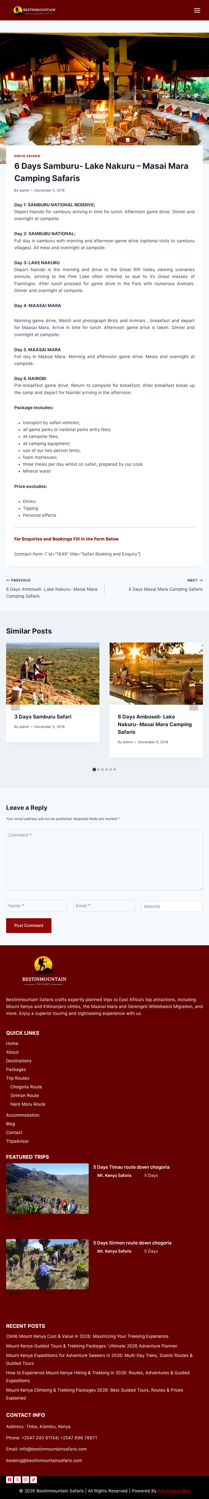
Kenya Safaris (27, 156)
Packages (16, 1069)
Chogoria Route (26, 1086)
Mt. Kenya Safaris (114, 1175)
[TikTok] (33, 1479)
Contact (14, 1132)
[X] (17, 1479)
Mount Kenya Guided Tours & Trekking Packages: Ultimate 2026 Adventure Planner (91, 1346)
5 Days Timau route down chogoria (131, 1167)
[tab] (94, 769)
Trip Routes (17, 1078)
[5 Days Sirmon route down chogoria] (47, 1264)
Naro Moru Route (27, 1104)
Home (12, 1043)
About (12, 1052)
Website (152, 906)
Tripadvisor (17, 1141)
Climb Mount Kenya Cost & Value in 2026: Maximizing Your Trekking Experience (87, 1336)
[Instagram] (25, 1479)
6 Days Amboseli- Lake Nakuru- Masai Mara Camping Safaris (51, 588)
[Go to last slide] (15, 704)
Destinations (19, 1060)
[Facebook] (9, 1479)
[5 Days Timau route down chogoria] (47, 1188)
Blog (10, 1123)
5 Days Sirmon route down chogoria (132, 1242)
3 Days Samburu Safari (42, 717)
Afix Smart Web (173, 1490)
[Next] (193, 704)
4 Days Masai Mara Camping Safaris (165, 585)
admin (24, 190)
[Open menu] (197, 10)
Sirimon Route (24, 1095)
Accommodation (23, 1115)
